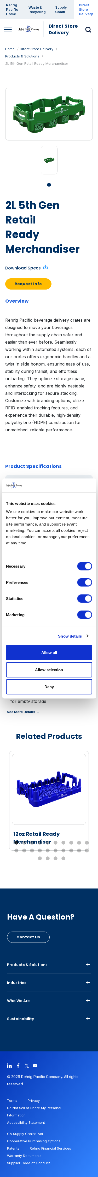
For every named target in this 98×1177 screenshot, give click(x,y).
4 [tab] (40, 842)
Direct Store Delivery (86, 9)
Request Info (28, 283)
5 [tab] (47, 842)
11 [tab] (16, 850)
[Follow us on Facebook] (18, 1065)
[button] (89, 29)
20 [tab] (87, 850)
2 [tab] (24, 842)
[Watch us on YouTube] (35, 1065)
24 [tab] (63, 858)
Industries (16, 982)
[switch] (84, 582)
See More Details (21, 712)
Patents (13, 1148)
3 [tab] (32, 842)
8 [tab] (71, 842)
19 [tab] (79, 850)
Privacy (34, 1100)
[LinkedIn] (9, 1065)
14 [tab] (40, 850)
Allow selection (49, 669)
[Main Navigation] (8, 30)
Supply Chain (61, 9)
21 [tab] (40, 858)
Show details (70, 636)
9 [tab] (79, 842)
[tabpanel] (49, 160)
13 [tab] (32, 850)
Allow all (49, 652)
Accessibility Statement (26, 1122)
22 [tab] (47, 858)
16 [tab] (55, 850)
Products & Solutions (22, 56)
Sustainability (20, 1018)
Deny (49, 687)
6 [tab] (55, 842)
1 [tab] (49, 184)
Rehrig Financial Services (50, 1148)
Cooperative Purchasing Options (33, 1141)
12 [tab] (24, 850)
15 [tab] (47, 850)
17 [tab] (63, 850)
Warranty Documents (24, 1156)
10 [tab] (87, 842)
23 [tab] (55, 858)
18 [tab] (71, 850)
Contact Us (28, 937)
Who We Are (18, 1000)
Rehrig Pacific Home (12, 9)
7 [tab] (63, 842)
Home (10, 49)
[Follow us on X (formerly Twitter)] (26, 1065)
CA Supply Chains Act (25, 1134)
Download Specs (23, 268)
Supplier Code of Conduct (28, 1163)
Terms (12, 1100)
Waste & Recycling (37, 9)
